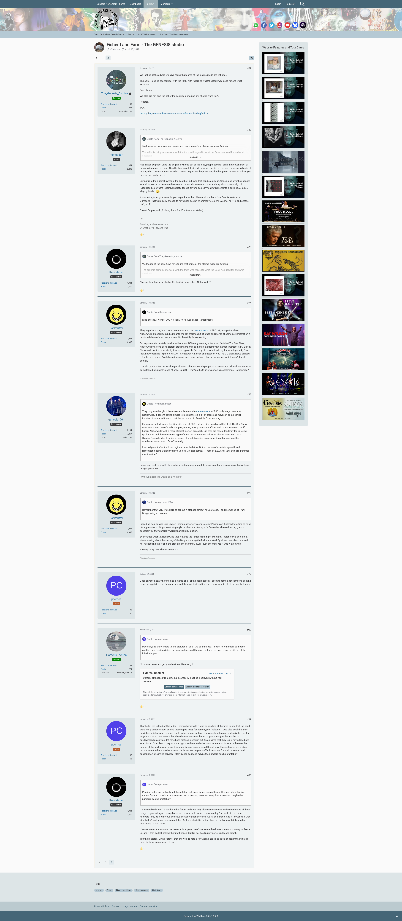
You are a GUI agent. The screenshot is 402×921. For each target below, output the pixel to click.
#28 (249, 629)
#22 (249, 129)
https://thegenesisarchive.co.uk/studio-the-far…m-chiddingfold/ (173, 113)
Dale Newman (142, 890)
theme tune (200, 330)
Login (278, 4)
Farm (109, 890)
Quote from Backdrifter (159, 403)
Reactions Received (109, 104)
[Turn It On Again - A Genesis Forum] (201, 19)
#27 (249, 574)
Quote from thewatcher (159, 312)
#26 (249, 493)
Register (290, 4)
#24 (249, 303)
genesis (99, 890)
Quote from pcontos (157, 639)
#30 (249, 775)
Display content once (174, 687)
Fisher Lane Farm (123, 890)
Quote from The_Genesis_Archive (164, 139)
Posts (103, 108)
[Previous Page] (97, 58)
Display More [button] (195, 157)
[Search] (302, 4)
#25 (249, 394)
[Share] (251, 58)
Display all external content (197, 687)
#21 (249, 68)
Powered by (201, 916)
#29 (249, 719)
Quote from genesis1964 (160, 502)
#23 (249, 247)
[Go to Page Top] (397, 916)
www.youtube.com (218, 673)
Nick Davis (156, 890)
